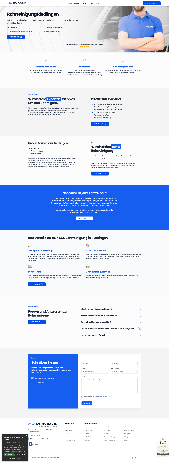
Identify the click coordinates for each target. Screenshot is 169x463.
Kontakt (98, 3)
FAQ (91, 3)
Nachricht (84, 376)
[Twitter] (135, 458)
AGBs (66, 433)
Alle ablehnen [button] (21, 454)
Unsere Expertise (74, 3)
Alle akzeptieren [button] (9, 454)
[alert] (15, 447)
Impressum (68, 437)
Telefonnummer (115, 368)
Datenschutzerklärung (103, 396)
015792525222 (35, 435)
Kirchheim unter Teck (110, 440)
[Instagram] (132, 458)
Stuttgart (87, 427)
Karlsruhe (107, 427)
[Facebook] (129, 458)
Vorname (84, 360)
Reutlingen (127, 433)
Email (83, 368)
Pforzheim (87, 440)
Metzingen (127, 440)
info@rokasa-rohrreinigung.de (44, 378)
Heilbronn (107, 430)
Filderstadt (87, 437)
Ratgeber (67, 427)
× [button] (26, 435)
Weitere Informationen (19, 451)
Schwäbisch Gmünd (129, 430)
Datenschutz (68, 430)
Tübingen (126, 437)
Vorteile (84, 3)
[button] (15, 458)
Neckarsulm (107, 433)
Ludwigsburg (88, 430)
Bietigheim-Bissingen (110, 437)
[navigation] (45, 425)
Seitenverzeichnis (70, 440)
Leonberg (87, 433)
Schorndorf (127, 427)
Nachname (114, 360)
